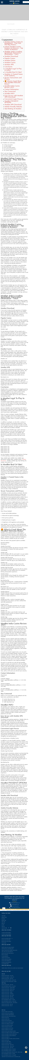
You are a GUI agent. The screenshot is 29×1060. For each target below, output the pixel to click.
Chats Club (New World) (6, 959)
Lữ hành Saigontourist (6, 932)
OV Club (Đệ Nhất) (5, 963)
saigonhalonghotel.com (15, 904)
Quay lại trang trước (11, 23)
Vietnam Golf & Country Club (7, 948)
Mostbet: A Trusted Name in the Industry (14, 74)
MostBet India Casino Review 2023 (12, 86)
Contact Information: (12, 89)
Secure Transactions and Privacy (13, 78)
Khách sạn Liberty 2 (6, 1037)
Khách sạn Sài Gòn (5, 1040)
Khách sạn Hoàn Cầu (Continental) (9, 1016)
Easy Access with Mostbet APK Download (14, 96)
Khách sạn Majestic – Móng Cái (8, 977)
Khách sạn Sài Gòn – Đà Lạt (7, 1005)
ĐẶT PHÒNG (26, 2)
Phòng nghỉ (4, 917)
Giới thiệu (3, 915)
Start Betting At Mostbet (13, 108)
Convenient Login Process (14, 99)
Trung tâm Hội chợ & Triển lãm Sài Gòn (9, 950)
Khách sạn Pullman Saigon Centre (9, 1031)
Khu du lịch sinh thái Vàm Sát (8, 953)
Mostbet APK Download (13, 104)
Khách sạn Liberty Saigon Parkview (9, 1035)
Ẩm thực (3, 918)
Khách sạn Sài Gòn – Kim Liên (7, 984)
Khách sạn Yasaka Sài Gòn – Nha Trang (9, 1002)
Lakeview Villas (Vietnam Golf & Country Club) (11, 1056)
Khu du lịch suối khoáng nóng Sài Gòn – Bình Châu (12, 1052)
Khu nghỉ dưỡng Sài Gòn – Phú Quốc (9, 1055)
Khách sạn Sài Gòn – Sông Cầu (8, 998)
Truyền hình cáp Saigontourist (8, 947)
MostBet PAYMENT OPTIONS (11, 101)
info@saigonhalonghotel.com (15, 902)
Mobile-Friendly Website (13, 106)
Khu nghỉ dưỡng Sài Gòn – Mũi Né (8, 999)
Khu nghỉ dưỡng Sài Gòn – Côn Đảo (9, 1049)
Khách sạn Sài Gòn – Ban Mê (7, 1004)
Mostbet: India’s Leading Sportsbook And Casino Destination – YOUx (13, 52)
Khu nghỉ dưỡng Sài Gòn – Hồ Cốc (8, 1053)
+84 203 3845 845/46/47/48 (15, 907)
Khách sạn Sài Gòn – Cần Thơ (7, 1047)
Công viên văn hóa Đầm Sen (7, 951)
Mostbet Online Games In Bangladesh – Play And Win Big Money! (14, 43)
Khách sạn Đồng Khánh (6, 1043)
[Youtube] (11, 928)
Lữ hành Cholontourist (6, 934)
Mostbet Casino (10, 62)
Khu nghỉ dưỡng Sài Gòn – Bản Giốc (9, 980)
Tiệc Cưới (3, 921)
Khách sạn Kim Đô (5, 1017)
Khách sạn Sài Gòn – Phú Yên (7, 996)
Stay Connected (10, 91)
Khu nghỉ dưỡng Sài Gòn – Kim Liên (9, 986)
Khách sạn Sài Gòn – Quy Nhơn (8, 995)
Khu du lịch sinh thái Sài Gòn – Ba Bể (9, 981)
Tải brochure (14, 901)
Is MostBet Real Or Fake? (13, 72)
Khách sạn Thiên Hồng (6, 1041)
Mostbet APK (9, 64)
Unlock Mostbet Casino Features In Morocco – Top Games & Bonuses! (14, 47)
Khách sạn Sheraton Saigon (7, 1025)
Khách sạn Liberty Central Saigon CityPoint (10, 1038)
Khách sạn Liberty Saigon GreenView (9, 1034)
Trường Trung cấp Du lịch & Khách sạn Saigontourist (12, 968)
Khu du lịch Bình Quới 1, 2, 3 (7, 938)
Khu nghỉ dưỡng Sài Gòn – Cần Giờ (8, 1050)
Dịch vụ (3, 923)
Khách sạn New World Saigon (8, 1022)
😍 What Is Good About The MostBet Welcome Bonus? (13, 82)
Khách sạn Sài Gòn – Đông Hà (7, 990)
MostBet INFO (9, 93)
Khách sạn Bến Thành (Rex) (7, 1011)
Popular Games (10, 58)
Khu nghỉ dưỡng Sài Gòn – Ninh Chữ (9, 1001)
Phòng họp (4, 920)
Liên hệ (3, 926)
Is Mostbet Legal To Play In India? (13, 69)
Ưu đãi (3, 924)
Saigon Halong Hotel (15, 905)
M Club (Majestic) (5, 956)
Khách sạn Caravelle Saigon (7, 1023)
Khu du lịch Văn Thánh (6, 941)
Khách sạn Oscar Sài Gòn (7, 1020)
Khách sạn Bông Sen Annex (7, 1029)
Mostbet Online (10, 60)
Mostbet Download (11, 56)
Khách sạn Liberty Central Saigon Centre (10, 1032)
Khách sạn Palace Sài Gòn (7, 1026)
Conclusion (8, 66)
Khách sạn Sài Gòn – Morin (7, 992)
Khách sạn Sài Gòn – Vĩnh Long (8, 1046)
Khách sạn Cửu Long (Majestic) (8, 1013)
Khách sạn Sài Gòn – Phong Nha (8, 989)
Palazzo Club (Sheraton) (6, 962)
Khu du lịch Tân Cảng (6, 939)
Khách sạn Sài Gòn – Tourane (7, 993)
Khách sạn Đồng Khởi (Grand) (8, 1014)
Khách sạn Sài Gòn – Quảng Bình (8, 987)
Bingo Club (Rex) (5, 954)
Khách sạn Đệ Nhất (6, 1019)
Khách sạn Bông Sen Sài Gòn (7, 1028)
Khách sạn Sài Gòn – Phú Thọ (7, 978)
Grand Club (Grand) (6, 957)
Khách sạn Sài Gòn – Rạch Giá (7, 1044)
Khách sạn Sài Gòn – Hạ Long (7, 975)
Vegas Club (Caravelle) (6, 960)
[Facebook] (9, 928)
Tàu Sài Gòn (4, 942)
